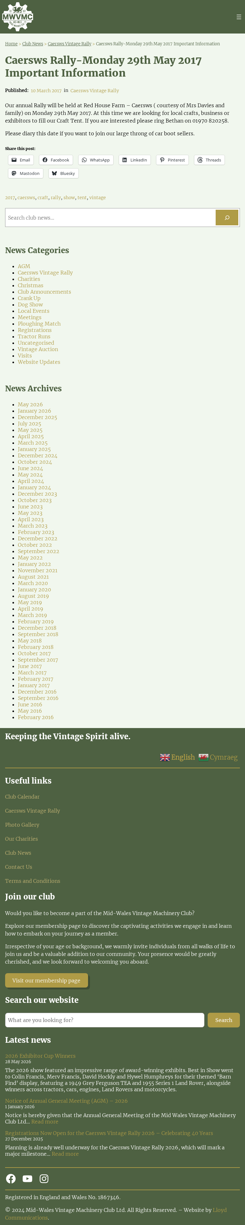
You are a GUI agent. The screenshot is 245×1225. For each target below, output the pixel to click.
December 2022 (37, 538)
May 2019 (30, 602)
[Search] (227, 217)
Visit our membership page (46, 980)
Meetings (29, 317)
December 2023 (37, 494)
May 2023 (30, 513)
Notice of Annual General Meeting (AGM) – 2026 (66, 1101)
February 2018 (36, 647)
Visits (25, 355)
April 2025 (31, 436)
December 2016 (37, 691)
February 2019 (36, 621)
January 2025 (34, 449)
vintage (97, 197)
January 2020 (34, 589)
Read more (44, 1121)
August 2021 (33, 577)
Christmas (30, 285)
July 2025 (29, 423)
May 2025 (30, 430)
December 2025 (37, 417)
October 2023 (35, 500)
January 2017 (34, 685)
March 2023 (33, 525)
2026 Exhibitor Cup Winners (40, 1056)
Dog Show (30, 304)
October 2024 (35, 462)
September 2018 (38, 634)
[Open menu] (239, 17)
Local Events (33, 311)
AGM (24, 266)
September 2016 (38, 698)
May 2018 (30, 640)
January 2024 (34, 487)
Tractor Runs (34, 336)
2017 (10, 197)
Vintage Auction (38, 349)
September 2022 (38, 551)
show (69, 197)
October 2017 (34, 653)
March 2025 (33, 443)
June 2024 (30, 468)
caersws (26, 197)
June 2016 (30, 704)
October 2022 (35, 545)
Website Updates (39, 362)
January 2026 (34, 411)
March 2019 (32, 615)
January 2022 (34, 564)
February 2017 (35, 679)
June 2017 (30, 666)
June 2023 (30, 506)
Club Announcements (44, 292)
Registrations (35, 330)
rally (56, 197)
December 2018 (37, 628)
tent (82, 197)
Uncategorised (36, 343)
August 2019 (33, 596)
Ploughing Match (39, 323)
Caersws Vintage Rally (95, 91)
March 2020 (33, 583)
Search (224, 1020)
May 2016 (30, 711)
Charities (29, 279)
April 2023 (31, 519)
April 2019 (30, 608)
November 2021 (37, 570)
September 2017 (38, 660)
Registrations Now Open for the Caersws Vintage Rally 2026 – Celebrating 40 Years (109, 1133)
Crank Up (29, 298)
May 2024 (30, 474)
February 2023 (36, 532)
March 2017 (32, 672)
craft (43, 197)
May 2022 (30, 557)
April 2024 (31, 481)
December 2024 (37, 455)
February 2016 (36, 717)
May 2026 (30, 404)
